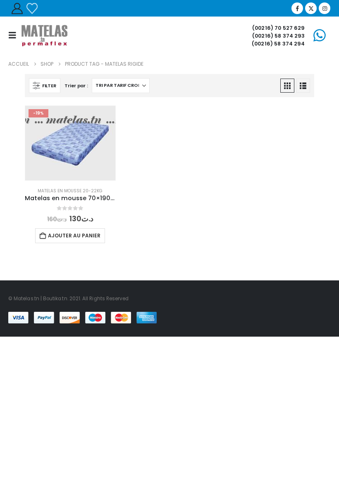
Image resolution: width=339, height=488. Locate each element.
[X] (311, 8)
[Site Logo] (44, 35)
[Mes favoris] (31, 8)
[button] (14, 35)
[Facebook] (297, 8)
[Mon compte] (17, 8)
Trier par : (76, 85)
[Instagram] (324, 8)
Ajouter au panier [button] (74, 235)
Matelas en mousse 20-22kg (70, 191)
